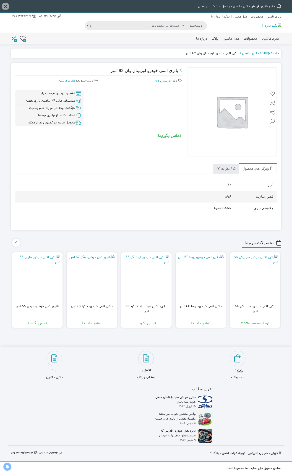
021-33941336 (21, 16)
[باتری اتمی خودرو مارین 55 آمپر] (37, 277)
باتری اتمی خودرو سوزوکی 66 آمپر (255, 309)
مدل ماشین (240, 17)
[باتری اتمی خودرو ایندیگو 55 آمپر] (146, 277)
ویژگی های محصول (256, 169)
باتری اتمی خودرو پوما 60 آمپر (201, 306)
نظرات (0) (223, 169)
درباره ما (215, 17)
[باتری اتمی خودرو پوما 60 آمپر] (201, 277)
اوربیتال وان (163, 80)
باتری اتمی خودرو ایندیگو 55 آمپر (146, 309)
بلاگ (227, 17)
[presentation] (16, 243)
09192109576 (48, 16)
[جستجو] (89, 25)
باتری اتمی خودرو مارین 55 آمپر (37, 306)
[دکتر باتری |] (271, 25)
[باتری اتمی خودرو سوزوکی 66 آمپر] (255, 277)
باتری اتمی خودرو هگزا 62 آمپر (92, 306)
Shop (266, 53)
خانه (276, 53)
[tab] (258, 168)
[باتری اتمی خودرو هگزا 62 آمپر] (92, 277)
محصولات (257, 17)
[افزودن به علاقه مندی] (272, 94)
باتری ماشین (274, 17)
